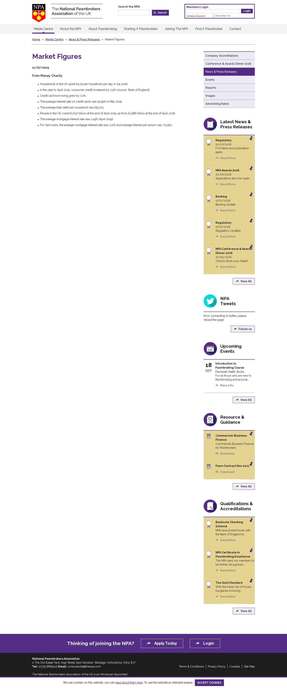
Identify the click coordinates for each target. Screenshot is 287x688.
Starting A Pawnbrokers (141, 29)
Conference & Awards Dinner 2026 (228, 63)
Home (36, 39)
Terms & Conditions (191, 666)
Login (208, 643)
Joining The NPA (176, 29)
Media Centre (43, 29)
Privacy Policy (217, 666)
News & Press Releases (84, 39)
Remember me (223, 16)
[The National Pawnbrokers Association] (67, 12)
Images (210, 95)
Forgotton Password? (195, 16)
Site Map (249, 666)
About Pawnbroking (102, 29)
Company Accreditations (222, 55)
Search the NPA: (129, 6)
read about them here (129, 682)
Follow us (245, 329)
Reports (211, 87)
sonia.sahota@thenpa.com (84, 666)
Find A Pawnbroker (208, 29)
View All (246, 281)
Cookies (235, 666)
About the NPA (70, 29)
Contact (235, 29)
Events (210, 79)
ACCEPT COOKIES (209, 682)
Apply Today (165, 643)
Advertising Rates (217, 103)
